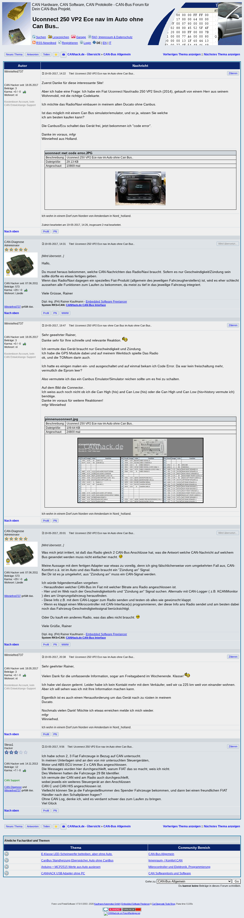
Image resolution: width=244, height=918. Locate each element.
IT (110, 43)
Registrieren (70, 43)
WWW (65, 313)
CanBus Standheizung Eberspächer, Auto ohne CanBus (77, 860)
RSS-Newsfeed (46, 43)
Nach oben (11, 231)
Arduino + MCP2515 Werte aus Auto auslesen (71, 867)
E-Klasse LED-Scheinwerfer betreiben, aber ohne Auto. (76, 854)
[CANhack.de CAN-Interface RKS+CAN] (16, 20)
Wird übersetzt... (227, 243)
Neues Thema (14, 54)
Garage (81, 37)
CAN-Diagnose (13, 787)
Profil (46, 231)
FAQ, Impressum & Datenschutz (112, 37)
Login (87, 43)
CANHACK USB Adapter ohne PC (63, 873)
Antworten (33, 54)
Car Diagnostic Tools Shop (163, 903)
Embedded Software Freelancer (106, 301)
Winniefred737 (12, 306)
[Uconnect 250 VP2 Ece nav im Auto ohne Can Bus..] (140, 188)
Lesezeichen (60, 37)
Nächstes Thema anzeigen (222, 54)
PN (55, 231)
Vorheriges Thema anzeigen (182, 54)
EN (105, 43)
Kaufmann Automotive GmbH (107, 903)
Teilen (46, 54)
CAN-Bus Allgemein (117, 54)
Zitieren (233, 73)
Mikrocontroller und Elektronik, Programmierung (179, 867)
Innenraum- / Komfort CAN (165, 860)
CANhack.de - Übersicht (83, 54)
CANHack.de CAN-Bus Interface (86, 305)
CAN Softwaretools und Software (169, 873)
